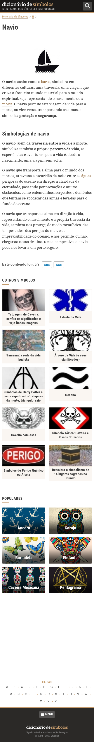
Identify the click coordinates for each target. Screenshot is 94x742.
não (59, 264)
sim (47, 264)
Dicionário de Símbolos (15, 16)
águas (86, 176)
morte (7, 104)
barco (45, 82)
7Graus (55, 735)
